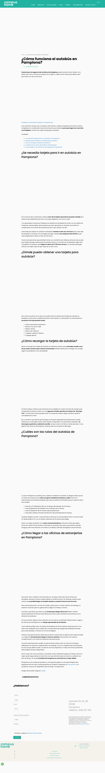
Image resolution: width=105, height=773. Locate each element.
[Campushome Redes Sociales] (75, 746)
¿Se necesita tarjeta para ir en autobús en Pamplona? (42, 138)
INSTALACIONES (51, 5)
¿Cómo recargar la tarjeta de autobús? (38, 143)
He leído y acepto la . (28, 733)
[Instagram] (67, 746)
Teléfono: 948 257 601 (80, 710)
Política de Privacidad (35, 733)
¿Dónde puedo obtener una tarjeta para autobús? (41, 141)
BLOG (61, 5)
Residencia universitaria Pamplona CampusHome (37, 122)
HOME (33, 5)
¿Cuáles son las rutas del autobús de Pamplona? (41, 145)
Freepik (43, 671)
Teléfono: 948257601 (84, 744)
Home (23, 54)
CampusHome (72, 664)
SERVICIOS (41, 5)
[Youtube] (71, 746)
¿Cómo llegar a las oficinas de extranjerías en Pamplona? (43, 147)
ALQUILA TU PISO (90, 5)
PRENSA (68, 5)
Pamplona (74, 707)
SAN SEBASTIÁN (78, 5)
